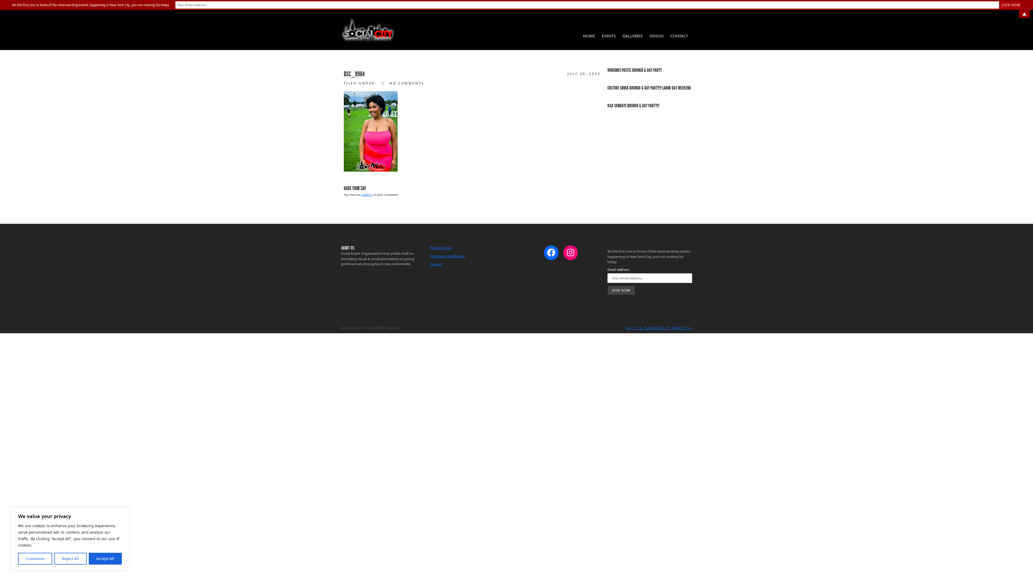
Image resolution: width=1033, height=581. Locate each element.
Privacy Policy (441, 247)
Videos (656, 35)
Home (589, 35)
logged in (367, 195)
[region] (70, 538)
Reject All (70, 558)
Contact (679, 35)
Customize (35, 558)
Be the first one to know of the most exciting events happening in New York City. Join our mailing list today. (91, 5)
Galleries (632, 35)
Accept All (105, 558)
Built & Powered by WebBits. (659, 328)
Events (609, 35)
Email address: (618, 269)
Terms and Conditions (447, 256)
